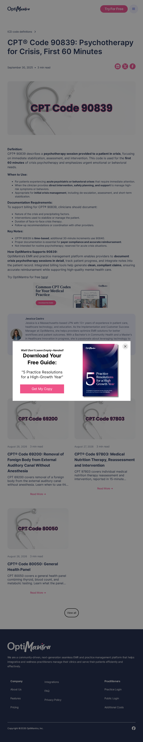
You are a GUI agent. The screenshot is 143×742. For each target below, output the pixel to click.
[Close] (125, 346)
